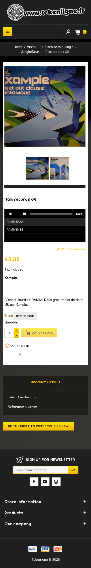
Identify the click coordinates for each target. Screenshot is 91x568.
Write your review (71, 249)
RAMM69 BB (15, 229)
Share (20, 354)
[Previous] (10, 214)
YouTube (45, 481)
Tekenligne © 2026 (45, 559)
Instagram (56, 481)
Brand (8, 315)
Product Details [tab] (46, 382)
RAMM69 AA (15, 221)
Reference (16, 406)
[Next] (24, 214)
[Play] (17, 214)
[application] (44, 225)
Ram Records (25, 315)
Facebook (34, 481)
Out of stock (39, 332)
